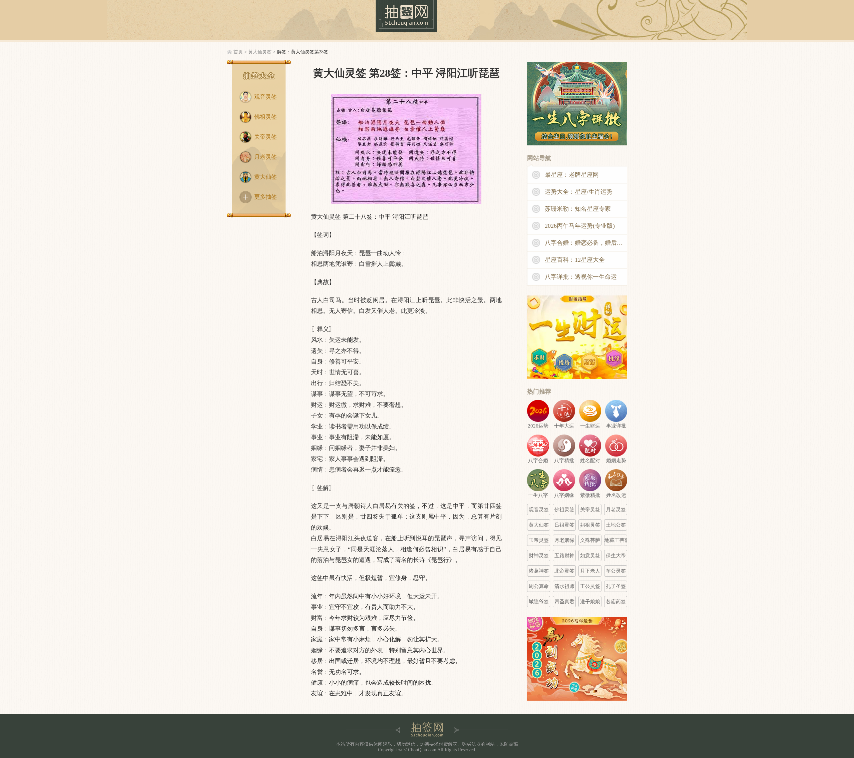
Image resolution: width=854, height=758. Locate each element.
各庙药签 (616, 601)
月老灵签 (265, 157)
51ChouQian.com (419, 749)
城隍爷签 (539, 601)
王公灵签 (590, 586)
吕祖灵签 (564, 525)
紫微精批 (590, 495)
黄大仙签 (265, 177)
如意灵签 (590, 555)
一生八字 (538, 495)
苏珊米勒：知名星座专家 (578, 208)
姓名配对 (590, 460)
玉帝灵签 (539, 540)
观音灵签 (265, 97)
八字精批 (564, 460)
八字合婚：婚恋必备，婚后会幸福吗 (586, 242)
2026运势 (538, 426)
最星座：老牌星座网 (572, 174)
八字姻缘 (564, 495)
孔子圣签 (616, 586)
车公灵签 (616, 571)
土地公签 (616, 525)
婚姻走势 (616, 460)
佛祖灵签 (265, 117)
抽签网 (406, 16)
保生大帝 (616, 555)
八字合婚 (538, 460)
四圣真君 (564, 601)
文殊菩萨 (590, 540)
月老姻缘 (564, 540)
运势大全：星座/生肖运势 (578, 191)
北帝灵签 (564, 571)
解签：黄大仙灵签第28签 (302, 51)
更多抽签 (265, 197)
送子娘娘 (590, 601)
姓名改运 (616, 495)
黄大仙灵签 (260, 51)
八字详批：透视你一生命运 (581, 276)
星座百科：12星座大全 (575, 259)
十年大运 (564, 426)
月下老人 (590, 571)
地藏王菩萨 (615, 540)
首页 (238, 51)
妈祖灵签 (590, 525)
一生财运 (590, 426)
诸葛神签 (539, 571)
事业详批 (616, 426)
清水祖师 (564, 586)
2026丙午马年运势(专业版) (580, 225)
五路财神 (564, 555)
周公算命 (539, 586)
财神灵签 (539, 555)
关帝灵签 (265, 137)
